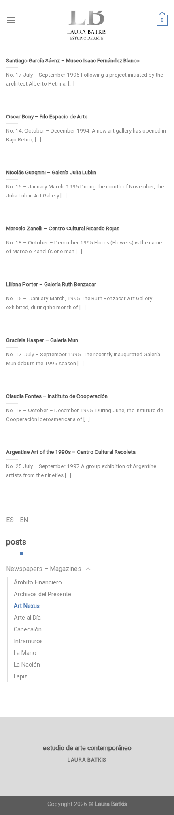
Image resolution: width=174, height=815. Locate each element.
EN (24, 520)
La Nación (27, 664)
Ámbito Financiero (38, 582)
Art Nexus (27, 606)
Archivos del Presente (42, 594)
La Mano (25, 653)
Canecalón (28, 629)
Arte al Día (27, 617)
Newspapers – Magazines (43, 569)
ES (10, 520)
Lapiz (21, 676)
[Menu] (11, 20)
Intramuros (28, 641)
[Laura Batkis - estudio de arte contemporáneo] (87, 20)
